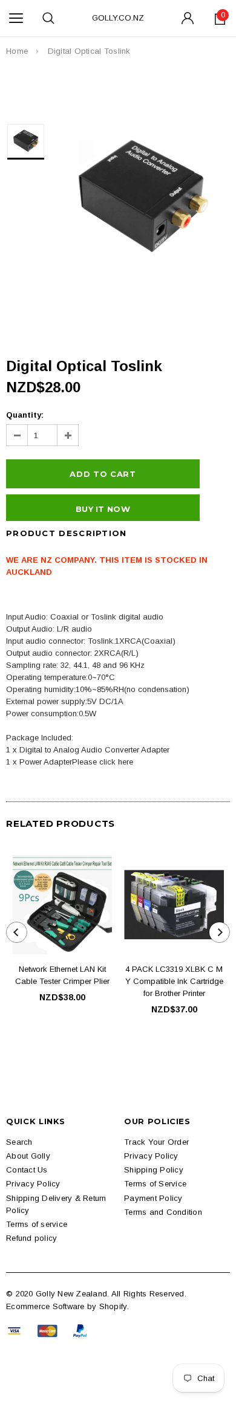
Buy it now (103, 509)
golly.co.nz (118, 17)
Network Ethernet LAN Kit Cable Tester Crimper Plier (62, 975)
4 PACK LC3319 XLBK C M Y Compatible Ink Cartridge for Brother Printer (174, 981)
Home (17, 51)
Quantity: (25, 414)
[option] (140, 196)
